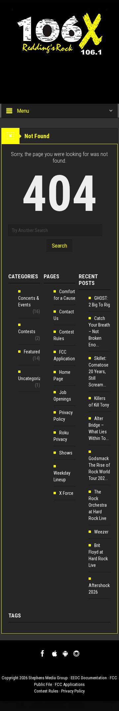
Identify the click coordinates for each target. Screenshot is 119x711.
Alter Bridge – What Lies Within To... (99, 428)
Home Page (62, 375)
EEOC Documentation (89, 677)
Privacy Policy (63, 416)
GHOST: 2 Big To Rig (99, 301)
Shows (65, 452)
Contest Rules (64, 335)
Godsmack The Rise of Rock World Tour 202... (99, 468)
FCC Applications (65, 355)
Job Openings (62, 396)
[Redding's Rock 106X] (59, 32)
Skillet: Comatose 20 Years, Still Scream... (98, 371)
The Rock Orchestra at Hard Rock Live (98, 505)
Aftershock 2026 (99, 589)
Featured (32, 351)
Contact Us (64, 315)
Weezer (101, 531)
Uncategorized (32, 378)
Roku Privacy (61, 436)
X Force (66, 493)
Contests (26, 331)
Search (59, 245)
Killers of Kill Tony (99, 402)
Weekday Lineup (62, 476)
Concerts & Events (28, 301)
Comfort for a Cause (64, 295)
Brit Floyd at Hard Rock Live (98, 555)
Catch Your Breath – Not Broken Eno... (99, 331)
